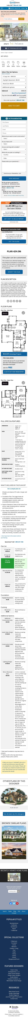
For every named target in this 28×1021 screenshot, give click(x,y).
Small (14, 952)
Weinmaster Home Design (14, 981)
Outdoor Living (14, 948)
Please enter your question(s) (10, 161)
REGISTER (17, 8)
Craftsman (14, 925)
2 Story (14, 955)
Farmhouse (14, 927)
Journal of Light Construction (14, 997)
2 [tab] (13, 42)
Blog (14, 911)
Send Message (14, 178)
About (23, 911)
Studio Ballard (14, 977)
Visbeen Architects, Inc (14, 979)
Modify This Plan (14, 272)
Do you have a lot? (7, 141)
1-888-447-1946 (14, 5)
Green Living (14, 970)
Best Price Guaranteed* (19, 93)
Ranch (14, 928)
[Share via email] (8, 301)
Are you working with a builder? (11, 147)
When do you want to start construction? (13, 136)
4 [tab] (17, 42)
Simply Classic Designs (14, 975)
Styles (10, 911)
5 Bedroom (14, 941)
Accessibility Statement (14, 1015)
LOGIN (23, 8)
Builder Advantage (14, 993)
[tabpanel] (14, 32)
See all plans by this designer (14, 814)
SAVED (12, 8)
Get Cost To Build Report (14, 219)
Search (5, 911)
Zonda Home (14, 998)
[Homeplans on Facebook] (10, 903)
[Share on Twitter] (17, 301)
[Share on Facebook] (14, 301)
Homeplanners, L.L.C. (14, 972)
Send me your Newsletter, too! (12, 173)
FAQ (19, 911)
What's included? (6, 73)
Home (2, 52)
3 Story (14, 957)
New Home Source (14, 991)
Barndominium (14, 923)
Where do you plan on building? (11, 152)
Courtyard (14, 943)
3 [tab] (15, 42)
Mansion (14, 946)
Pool (14, 950)
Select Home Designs (14, 973)
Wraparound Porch (14, 959)
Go (18, 891)
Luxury (14, 945)
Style (6, 52)
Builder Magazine (14, 995)
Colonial (10, 52)
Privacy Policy (21, 195)
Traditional (14, 930)
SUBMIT (21, 19)
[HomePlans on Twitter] (14, 903)
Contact (14, 913)
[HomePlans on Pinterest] (17, 903)
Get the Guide (14, 241)
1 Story (14, 954)
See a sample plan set (14, 489)
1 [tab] (10, 42)
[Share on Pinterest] (20, 301)
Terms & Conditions (15, 14)
